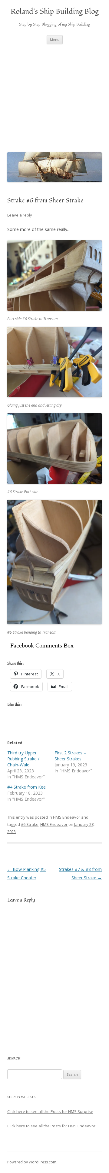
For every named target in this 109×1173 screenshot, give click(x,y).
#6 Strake (29, 824)
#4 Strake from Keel (27, 787)
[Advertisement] (54, 96)
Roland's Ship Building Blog (55, 12)
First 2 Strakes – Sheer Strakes (70, 756)
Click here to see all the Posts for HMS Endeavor (51, 1126)
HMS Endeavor (66, 817)
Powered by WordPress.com (31, 1162)
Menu (54, 39)
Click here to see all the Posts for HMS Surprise (50, 1111)
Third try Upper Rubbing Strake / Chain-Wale (23, 759)
